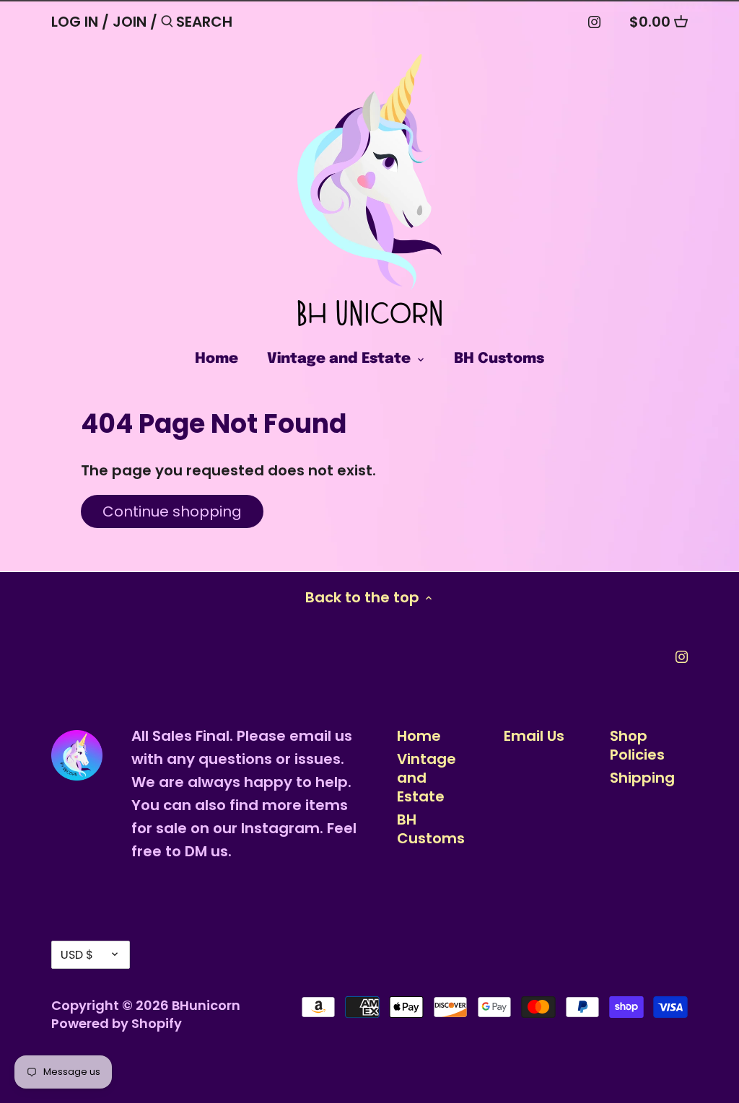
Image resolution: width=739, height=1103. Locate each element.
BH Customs (431, 828)
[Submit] (167, 24)
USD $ (77, 954)
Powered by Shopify (116, 1023)
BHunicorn (206, 1005)
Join (130, 22)
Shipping (642, 778)
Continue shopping (172, 511)
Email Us (534, 736)
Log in (74, 22)
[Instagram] (594, 21)
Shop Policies (637, 745)
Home (419, 736)
